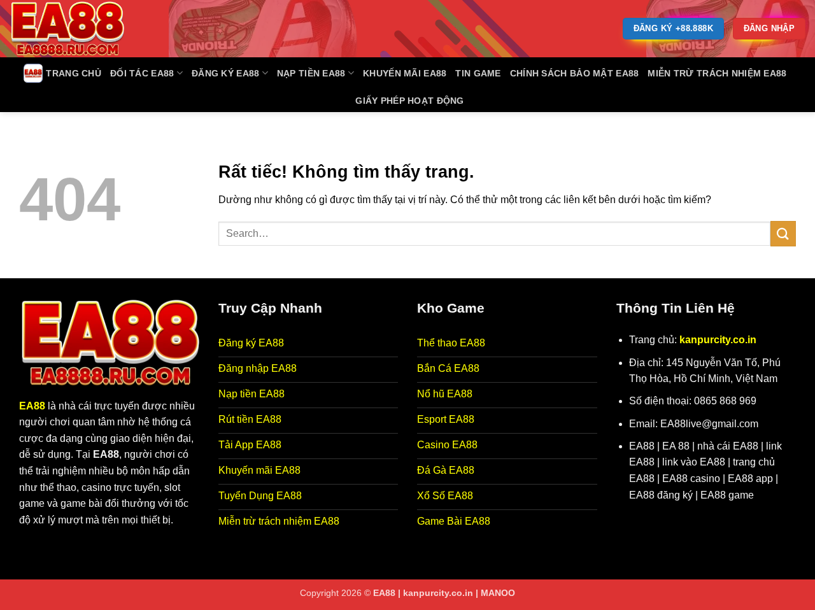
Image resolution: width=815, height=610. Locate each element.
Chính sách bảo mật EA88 (574, 73)
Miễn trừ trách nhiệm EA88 (717, 73)
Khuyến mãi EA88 (404, 73)
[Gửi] (783, 233)
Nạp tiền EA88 (311, 73)
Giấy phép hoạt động (409, 101)
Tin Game (477, 73)
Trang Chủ (73, 73)
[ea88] (73, 28)
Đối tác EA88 (142, 73)
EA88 (32, 406)
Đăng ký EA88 (225, 73)
